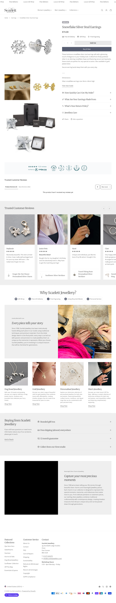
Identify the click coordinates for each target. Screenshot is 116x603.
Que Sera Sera (9, 546)
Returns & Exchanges (30, 570)
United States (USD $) (14, 587)
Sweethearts (9, 550)
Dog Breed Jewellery (11, 560)
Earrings (13, 18)
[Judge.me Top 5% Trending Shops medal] (84, 168)
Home (6, 18)
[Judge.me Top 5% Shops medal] (76, 168)
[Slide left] (104, 208)
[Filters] (97, 187)
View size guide (67, 86)
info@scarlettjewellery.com (52, 559)
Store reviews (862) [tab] (24, 187)
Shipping (26, 557)
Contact (26, 547)
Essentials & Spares (11, 570)
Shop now (8, 404)
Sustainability (27, 561)
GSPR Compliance (29, 577)
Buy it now (87, 49)
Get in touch (9, 439)
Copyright (26, 573)
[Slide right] (109, 208)
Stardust (7, 553)
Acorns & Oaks (9, 557)
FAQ (24, 550)
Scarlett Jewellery (15, 591)
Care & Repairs (28, 554)
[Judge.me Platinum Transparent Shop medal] (61, 168)
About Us (26, 543)
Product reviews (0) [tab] (11, 187)
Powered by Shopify (29, 591)
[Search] (102, 10)
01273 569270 (48, 556)
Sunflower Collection (12, 563)
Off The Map (9, 567)
